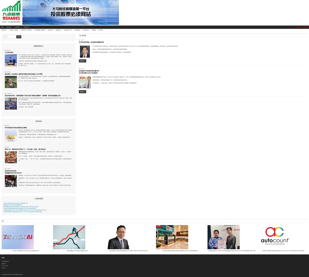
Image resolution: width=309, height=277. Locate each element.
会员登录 (298, 27)
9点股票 (11, 274)
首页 (2, 27)
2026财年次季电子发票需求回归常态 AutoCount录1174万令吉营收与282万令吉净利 (22, 211)
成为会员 (305, 27)
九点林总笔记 (9, 52)
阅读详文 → (82, 61)
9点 (6, 93)
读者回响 (94, 30)
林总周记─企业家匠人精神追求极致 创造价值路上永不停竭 (23, 74)
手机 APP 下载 (5, 265)
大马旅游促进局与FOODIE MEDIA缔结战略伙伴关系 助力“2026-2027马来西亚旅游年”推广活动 (24, 210)
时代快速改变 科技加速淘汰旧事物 (16, 127)
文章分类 (8, 27)
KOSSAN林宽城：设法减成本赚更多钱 (91, 42)
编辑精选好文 (8, 50)
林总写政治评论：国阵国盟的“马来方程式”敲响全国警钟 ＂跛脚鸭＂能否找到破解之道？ (33, 95)
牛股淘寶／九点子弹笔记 (26, 30)
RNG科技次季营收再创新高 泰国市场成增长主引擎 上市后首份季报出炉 (19, 208)
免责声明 (4, 263)
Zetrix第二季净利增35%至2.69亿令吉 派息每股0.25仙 (15, 203)
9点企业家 (50, 30)
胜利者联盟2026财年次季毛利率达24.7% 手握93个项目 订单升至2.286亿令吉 (21, 206)
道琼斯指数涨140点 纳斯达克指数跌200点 (13, 205)
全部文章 (101, 30)
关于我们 (26, 27)
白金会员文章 (86, 30)
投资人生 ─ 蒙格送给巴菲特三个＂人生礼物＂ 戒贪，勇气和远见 (25, 149)
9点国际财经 (58, 30)
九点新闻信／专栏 (68, 30)
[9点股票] (11, 10)
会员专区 (17, 27)
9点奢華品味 (77, 30)
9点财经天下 (4, 30)
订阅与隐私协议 (5, 261)
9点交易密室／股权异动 (40, 30)
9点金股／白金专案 (14, 30)
